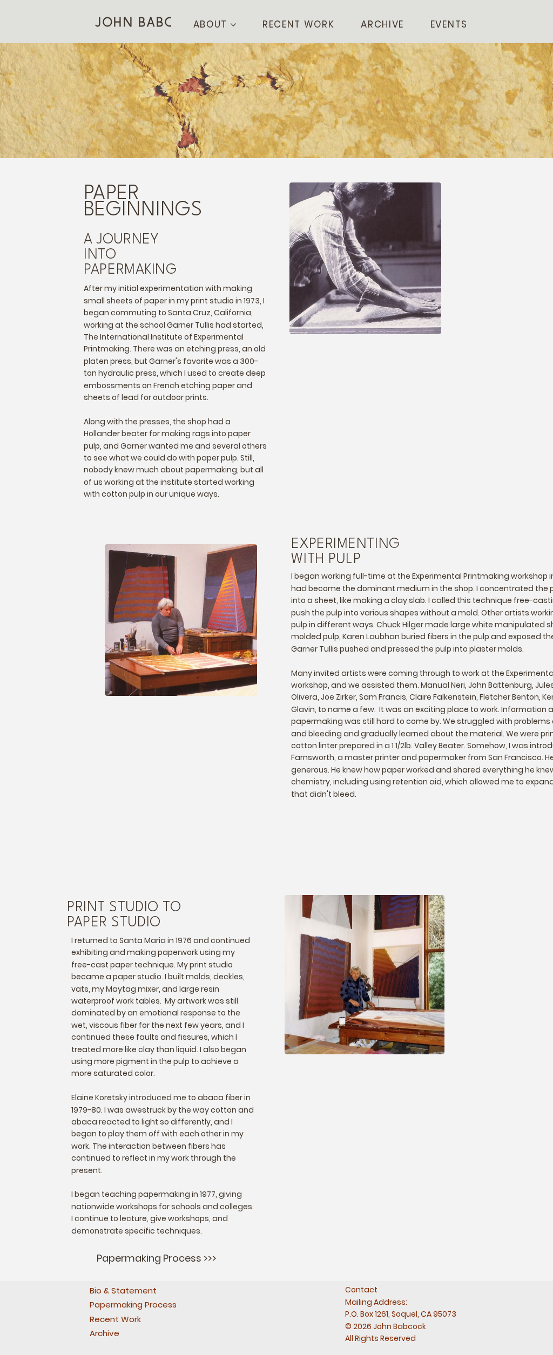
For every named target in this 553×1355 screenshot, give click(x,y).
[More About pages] (233, 25)
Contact (361, 1289)
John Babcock (150, 23)
